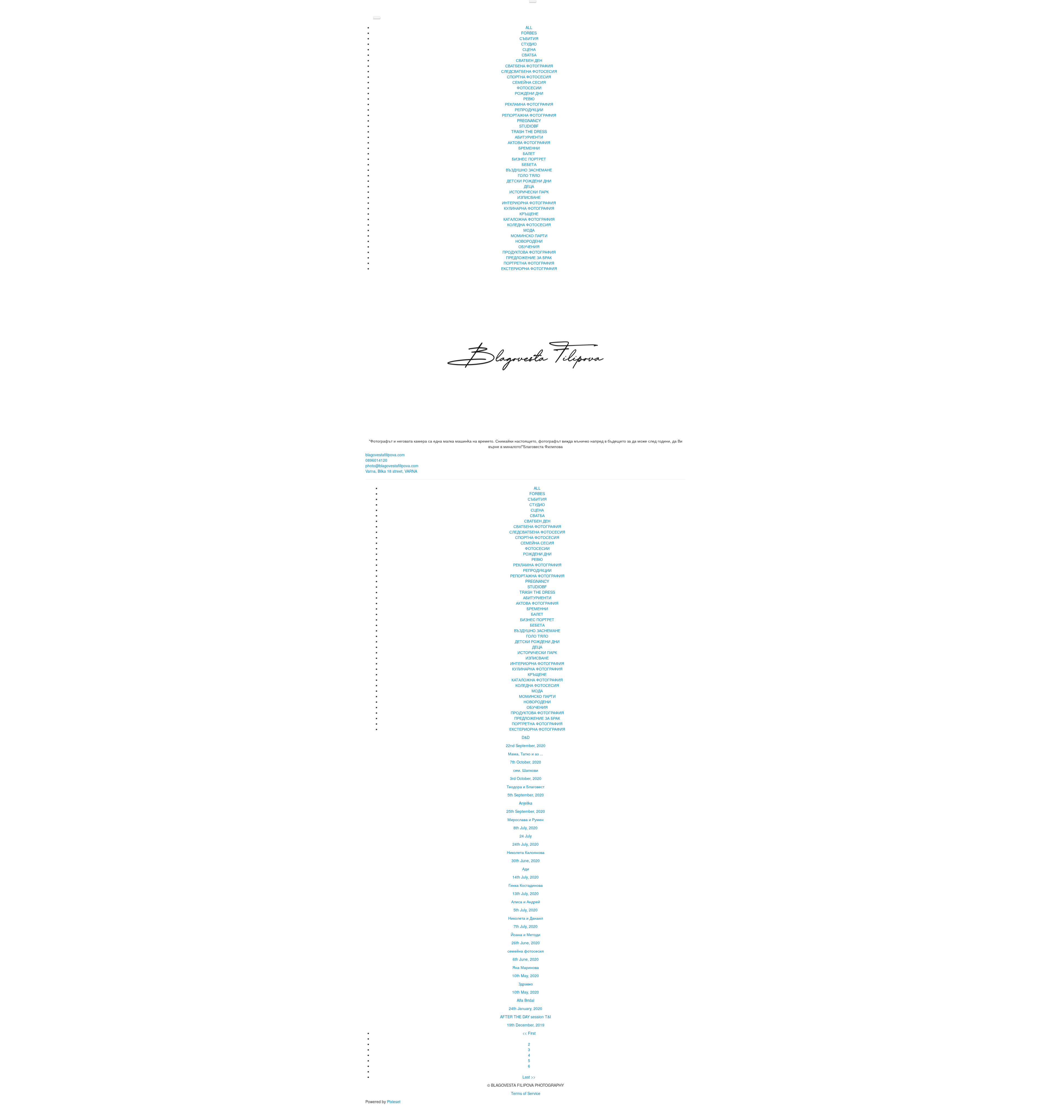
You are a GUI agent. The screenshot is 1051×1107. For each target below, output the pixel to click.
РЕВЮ (529, 98)
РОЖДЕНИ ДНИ (529, 93)
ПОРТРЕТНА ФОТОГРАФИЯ (529, 263)
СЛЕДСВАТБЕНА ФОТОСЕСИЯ (529, 71)
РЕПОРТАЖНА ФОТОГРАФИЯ (529, 115)
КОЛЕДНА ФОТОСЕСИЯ (529, 224)
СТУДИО (529, 44)
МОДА (529, 230)
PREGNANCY (529, 120)
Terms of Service (525, 1093)
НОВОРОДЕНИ (528, 241)
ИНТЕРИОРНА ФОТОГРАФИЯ (529, 202)
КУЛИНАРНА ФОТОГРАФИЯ (529, 208)
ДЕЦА (529, 186)
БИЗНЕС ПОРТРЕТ (529, 159)
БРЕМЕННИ (529, 148)
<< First (529, 1033)
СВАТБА (529, 55)
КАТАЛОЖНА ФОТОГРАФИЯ (529, 219)
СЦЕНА (529, 49)
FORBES (529, 33)
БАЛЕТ (529, 153)
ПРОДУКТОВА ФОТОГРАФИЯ (529, 252)
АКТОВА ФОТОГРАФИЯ (529, 142)
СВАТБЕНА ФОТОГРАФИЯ (529, 65)
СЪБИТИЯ (528, 38)
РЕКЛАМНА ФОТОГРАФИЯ (529, 104)
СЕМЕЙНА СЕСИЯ (529, 82)
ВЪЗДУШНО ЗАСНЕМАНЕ (529, 170)
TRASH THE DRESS (529, 131)
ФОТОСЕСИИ (529, 87)
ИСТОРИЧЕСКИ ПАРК (529, 191)
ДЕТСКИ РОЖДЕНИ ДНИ (529, 180)
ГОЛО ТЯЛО (529, 175)
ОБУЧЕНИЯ (528, 246)
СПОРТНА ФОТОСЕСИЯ (529, 76)
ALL (529, 27)
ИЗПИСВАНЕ (529, 197)
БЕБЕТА (529, 164)
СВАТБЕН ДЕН (529, 60)
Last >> (528, 1077)
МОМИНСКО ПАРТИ (529, 235)
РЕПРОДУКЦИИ (529, 109)
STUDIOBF (529, 126)
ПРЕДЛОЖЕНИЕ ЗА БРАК (529, 257)
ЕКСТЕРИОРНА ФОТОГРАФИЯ (529, 268)
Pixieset (393, 1101)
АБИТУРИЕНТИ (529, 137)
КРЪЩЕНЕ (528, 213)
